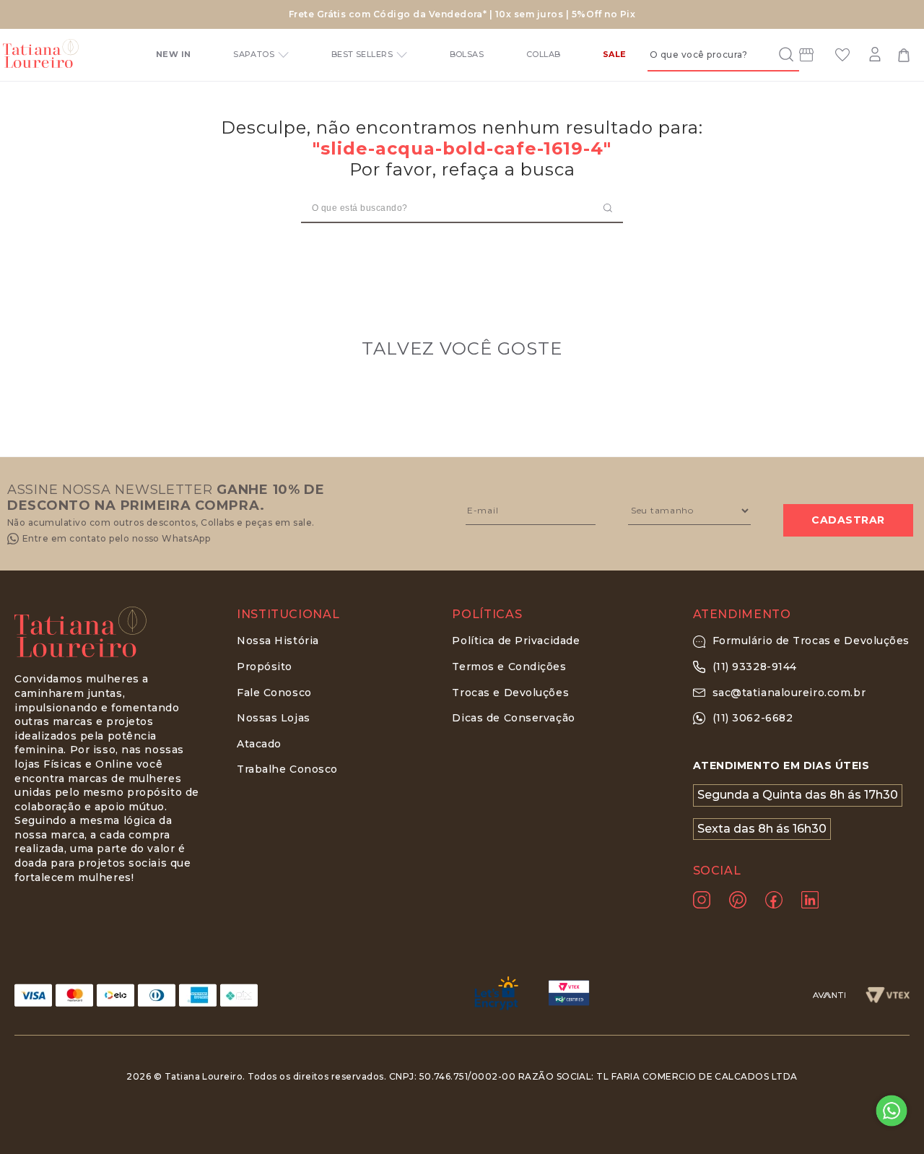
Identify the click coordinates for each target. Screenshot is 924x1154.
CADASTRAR (848, 519)
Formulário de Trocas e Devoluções (811, 640)
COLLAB (543, 54)
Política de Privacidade (516, 640)
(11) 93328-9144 (754, 666)
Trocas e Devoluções (510, 692)
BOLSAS (467, 54)
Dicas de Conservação (513, 717)
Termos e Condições (509, 666)
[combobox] (723, 54)
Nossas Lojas (273, 717)
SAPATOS (253, 54)
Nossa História (278, 640)
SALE (615, 54)
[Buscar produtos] (781, 54)
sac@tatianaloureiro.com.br (789, 692)
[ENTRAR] (876, 55)
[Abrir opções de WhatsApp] (891, 1110)
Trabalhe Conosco (287, 769)
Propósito (264, 666)
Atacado (259, 743)
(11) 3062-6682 (752, 717)
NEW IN (173, 54)
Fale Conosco (274, 692)
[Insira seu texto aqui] (806, 57)
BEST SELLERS (362, 54)
